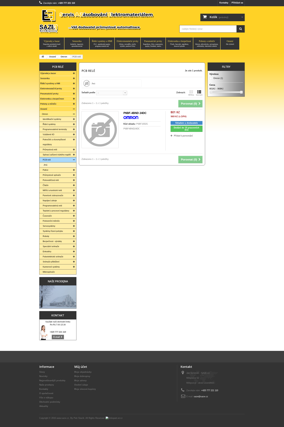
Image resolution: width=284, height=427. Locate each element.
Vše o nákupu (46, 397)
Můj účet (80, 367)
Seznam (199, 95)
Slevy (42, 372)
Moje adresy (80, 380)
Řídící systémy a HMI (102, 43)
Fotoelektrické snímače (53, 257)
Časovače (47, 216)
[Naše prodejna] (57, 296)
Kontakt (57, 315)
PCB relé (47, 160)
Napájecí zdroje (50, 200)
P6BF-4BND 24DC (134, 113)
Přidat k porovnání (183, 135)
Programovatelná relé (52, 206)
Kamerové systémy (51, 267)
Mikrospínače (49, 272)
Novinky (43, 376)
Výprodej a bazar (51, 43)
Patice (45, 170)
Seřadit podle (88, 92)
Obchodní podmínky (49, 402)
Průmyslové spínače (52, 175)
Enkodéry (47, 251)
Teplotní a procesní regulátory (56, 211)
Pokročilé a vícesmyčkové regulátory (54, 142)
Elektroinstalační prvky (127, 43)
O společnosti (46, 393)
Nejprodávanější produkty (52, 380)
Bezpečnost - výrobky (52, 241)
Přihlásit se (237, 2)
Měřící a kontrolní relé (52, 190)
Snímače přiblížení (51, 262)
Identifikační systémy (52, 119)
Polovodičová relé (51, 180)
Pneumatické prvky (153, 43)
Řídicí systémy (49, 124)
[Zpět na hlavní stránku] (43, 57)
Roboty (46, 236)
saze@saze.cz (201, 396)
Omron (45, 114)
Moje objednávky (83, 372)
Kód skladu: (129, 124)
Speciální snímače (51, 246)
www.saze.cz (63, 418)
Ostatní (230, 42)
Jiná (45, 165)
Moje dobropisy (82, 376)
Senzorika (76, 43)
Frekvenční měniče (51, 221)
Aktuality (43, 406)
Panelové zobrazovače (53, 195)
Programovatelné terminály (55, 129)
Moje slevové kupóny (85, 389)
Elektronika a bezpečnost (179, 43)
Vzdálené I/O (48, 134)
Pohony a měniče (206, 43)
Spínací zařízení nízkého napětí (57, 155)
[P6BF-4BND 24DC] (100, 129)
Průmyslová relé (50, 149)
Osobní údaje (81, 385)
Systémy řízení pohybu (53, 231)
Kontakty (223, 2)
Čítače (45, 185)
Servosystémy (49, 226)
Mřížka (191, 95)
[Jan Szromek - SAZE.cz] (106, 21)
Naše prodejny (46, 385)
